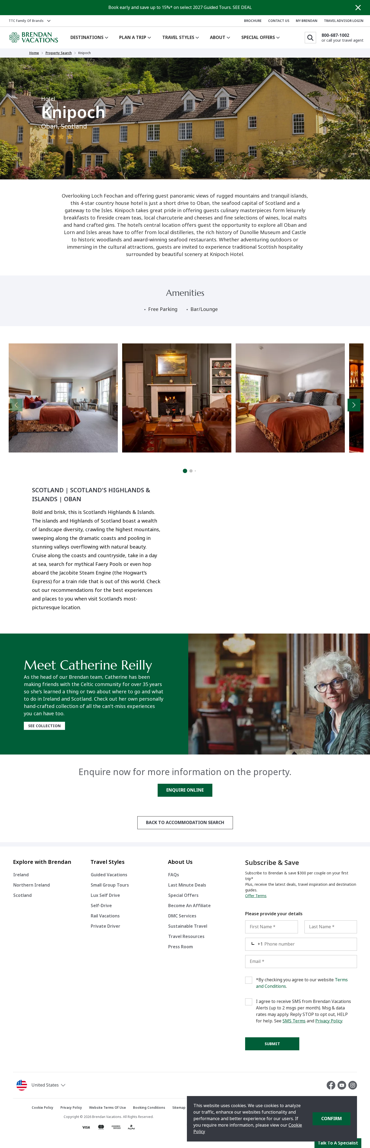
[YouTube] (342, 1085)
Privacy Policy (328, 1021)
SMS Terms (294, 1021)
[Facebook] (332, 1085)
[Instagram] (352, 1085)
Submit (272, 1044)
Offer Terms (256, 895)
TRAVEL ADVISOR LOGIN (343, 20)
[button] (59, 1085)
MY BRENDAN (306, 20)
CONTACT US (278, 20)
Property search (59, 53)
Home (34, 53)
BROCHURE (253, 20)
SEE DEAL (242, 7)
